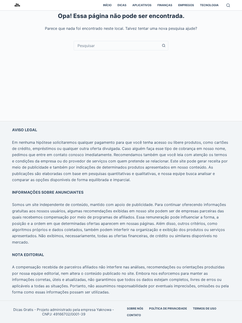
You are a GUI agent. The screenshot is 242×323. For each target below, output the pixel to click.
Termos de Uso (204, 308)
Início (107, 5)
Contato (134, 315)
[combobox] (116, 45)
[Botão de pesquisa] (163, 45)
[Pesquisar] (228, 5)
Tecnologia (209, 5)
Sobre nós (135, 308)
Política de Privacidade (168, 308)
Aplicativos (141, 5)
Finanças (164, 5)
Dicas (121, 5)
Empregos (186, 5)
